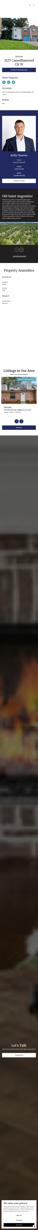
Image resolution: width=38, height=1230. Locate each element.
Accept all (19, 1225)
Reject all (19, 1215)
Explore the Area (19, 256)
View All (19, 427)
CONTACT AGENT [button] (19, 181)
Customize (19, 1220)
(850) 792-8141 (19, 169)
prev (17, 250)
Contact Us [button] (19, 1055)
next (21, 250)
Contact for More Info (19, 70)
